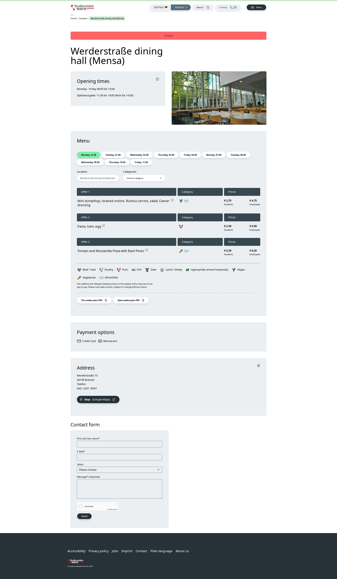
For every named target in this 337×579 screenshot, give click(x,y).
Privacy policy (99, 551)
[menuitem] (160, 7)
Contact (141, 551)
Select (80, 464)
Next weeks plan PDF (129, 300)
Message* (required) (88, 476)
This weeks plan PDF (91, 300)
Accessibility (76, 551)
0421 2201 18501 (87, 388)
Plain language (161, 551)
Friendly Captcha (112, 509)
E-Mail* (81, 451)
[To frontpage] (82, 7)
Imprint (127, 551)
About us (182, 551)
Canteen (83, 18)
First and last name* (88, 438)
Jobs (115, 551)
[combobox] (98, 178)
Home (74, 18)
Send (84, 516)
